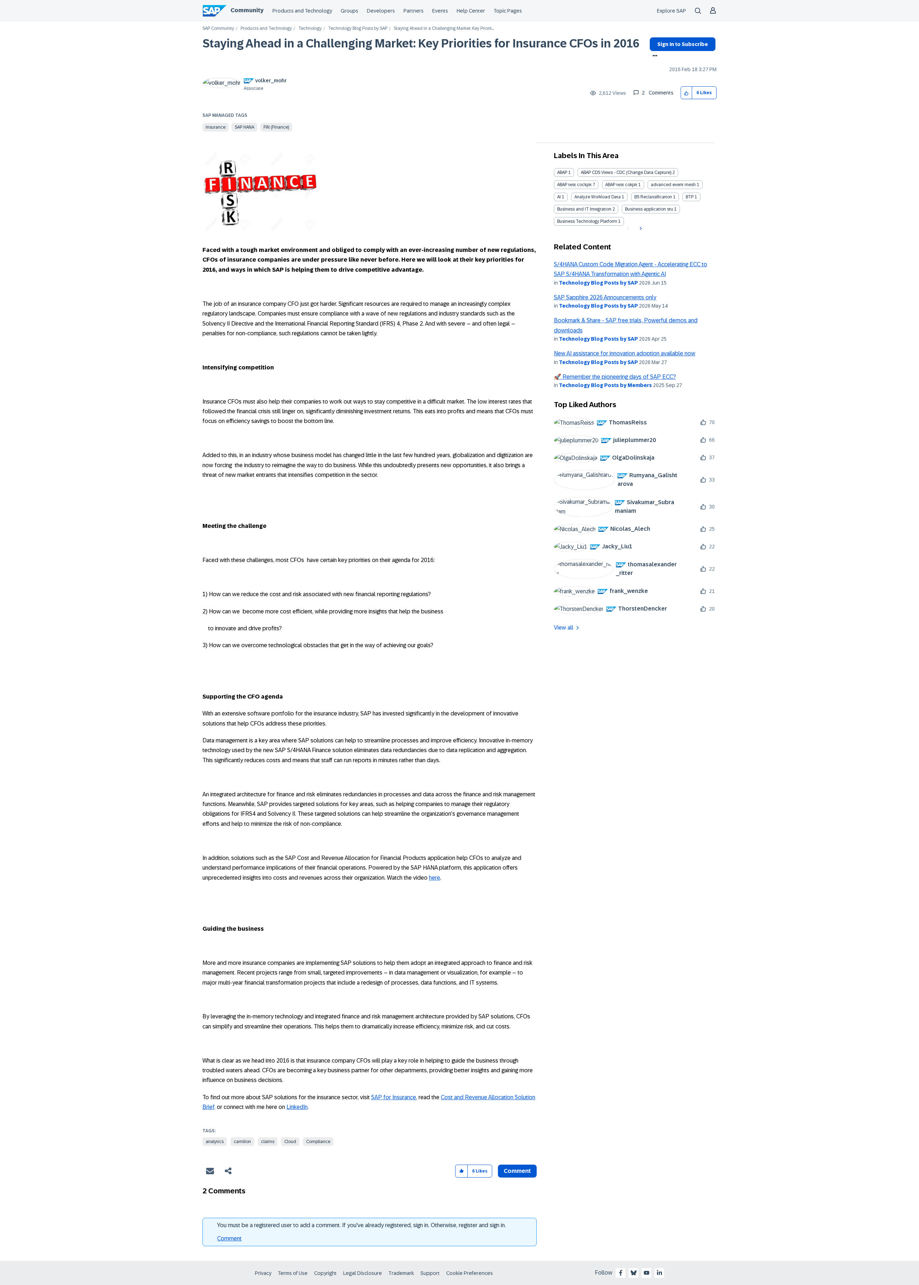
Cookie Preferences (469, 1273)
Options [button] (653, 56)
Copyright (325, 1273)
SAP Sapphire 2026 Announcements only (605, 297)
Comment (229, 1238)
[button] (686, 93)
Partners (413, 11)
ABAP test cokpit (621, 184)
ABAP (562, 172)
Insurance (215, 127)
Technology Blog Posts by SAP (357, 28)
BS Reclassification (653, 196)
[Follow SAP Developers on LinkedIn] (659, 1273)
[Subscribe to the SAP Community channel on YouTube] (646, 1273)
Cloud (290, 1141)
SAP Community (218, 28)
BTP (690, 196)
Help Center (471, 11)
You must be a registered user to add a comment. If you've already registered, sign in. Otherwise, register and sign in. (361, 1225)
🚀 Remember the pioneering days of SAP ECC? (615, 377)
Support (430, 1273)
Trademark (401, 1273)
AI (559, 196)
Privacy (263, 1273)
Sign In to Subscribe (682, 44)
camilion (242, 1141)
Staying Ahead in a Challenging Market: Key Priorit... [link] (444, 28)
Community (246, 10)
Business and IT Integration (584, 209)
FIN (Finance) (276, 127)
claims (267, 1141)
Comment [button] (517, 1171)
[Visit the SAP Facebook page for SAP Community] (621, 1273)
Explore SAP (671, 11)
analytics (215, 1141)
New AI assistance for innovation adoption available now (624, 353)
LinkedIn (297, 1107)
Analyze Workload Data (597, 196)
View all (563, 628)
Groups (349, 11)
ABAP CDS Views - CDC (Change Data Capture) (626, 172)
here (434, 878)
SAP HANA (244, 127)
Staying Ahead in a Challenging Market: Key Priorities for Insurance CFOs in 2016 (420, 43)
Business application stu (649, 209)
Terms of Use (293, 1273)
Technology (310, 28)
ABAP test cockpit (574, 184)
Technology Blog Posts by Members (605, 385)
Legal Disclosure (362, 1273)
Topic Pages (508, 11)
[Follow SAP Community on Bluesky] (633, 1273)
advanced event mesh (673, 184)
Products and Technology (302, 11)
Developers (381, 11)
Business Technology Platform (587, 221)
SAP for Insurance (393, 1097)
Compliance (318, 1141)
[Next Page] (640, 228)
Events (440, 11)
